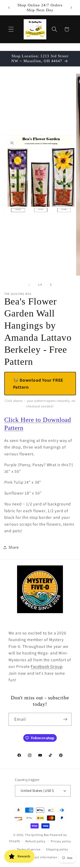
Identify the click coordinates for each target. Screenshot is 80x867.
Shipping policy (57, 849)
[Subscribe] (65, 719)
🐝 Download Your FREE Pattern (38, 383)
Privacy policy (61, 841)
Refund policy (35, 841)
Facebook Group (46, 666)
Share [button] (14, 547)
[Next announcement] (71, 7)
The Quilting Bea (37, 835)
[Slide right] (50, 284)
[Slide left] (29, 284)
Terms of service (29, 849)
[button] (11, 29)
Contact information (42, 857)
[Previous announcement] (9, 7)
